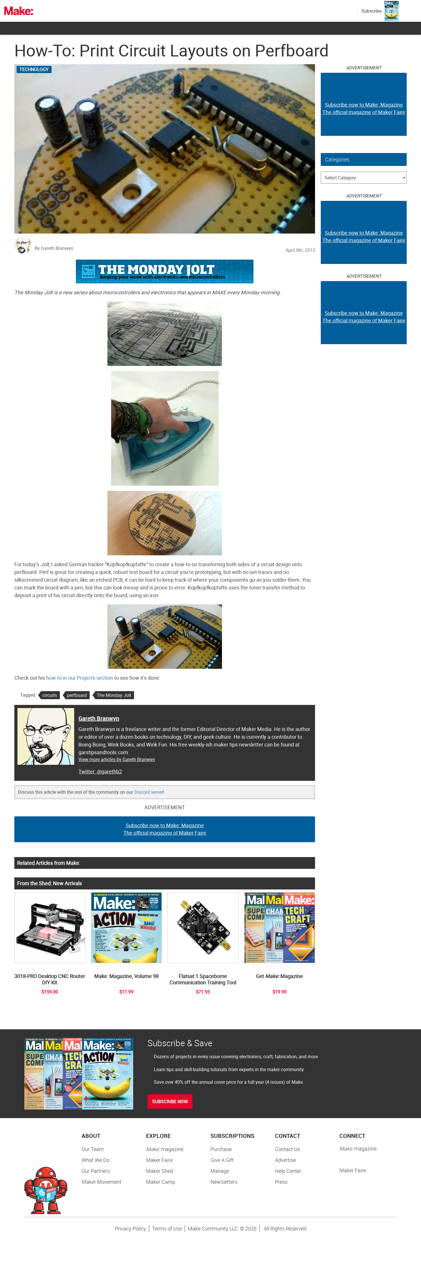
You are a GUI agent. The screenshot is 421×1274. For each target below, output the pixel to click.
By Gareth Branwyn (54, 248)
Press (281, 1181)
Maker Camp (160, 1181)
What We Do (95, 1160)
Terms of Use (167, 1228)
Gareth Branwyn (98, 718)
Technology (34, 69)
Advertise (285, 1160)
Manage (219, 1170)
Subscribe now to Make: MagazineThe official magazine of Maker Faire (164, 829)
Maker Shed (159, 1170)
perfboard (77, 695)
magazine (164, 1149)
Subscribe (371, 11)
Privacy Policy (130, 1228)
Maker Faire (159, 1160)
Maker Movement (101, 1181)
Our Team (93, 1149)
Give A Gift (222, 1160)
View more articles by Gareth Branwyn (116, 759)
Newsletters (223, 1181)
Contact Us (287, 1149)
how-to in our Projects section (79, 677)
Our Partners (96, 1170)
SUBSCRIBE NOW (170, 1101)
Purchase (221, 1149)
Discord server (148, 792)
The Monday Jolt (114, 695)
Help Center (288, 1170)
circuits (49, 695)
